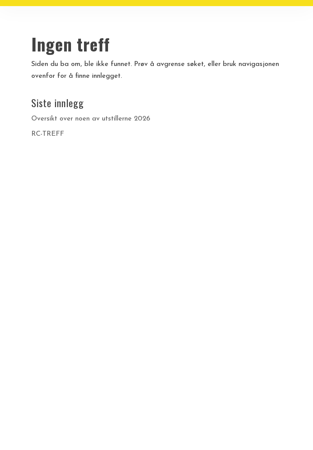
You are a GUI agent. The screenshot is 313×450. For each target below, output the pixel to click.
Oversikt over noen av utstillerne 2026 (90, 119)
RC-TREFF (47, 134)
